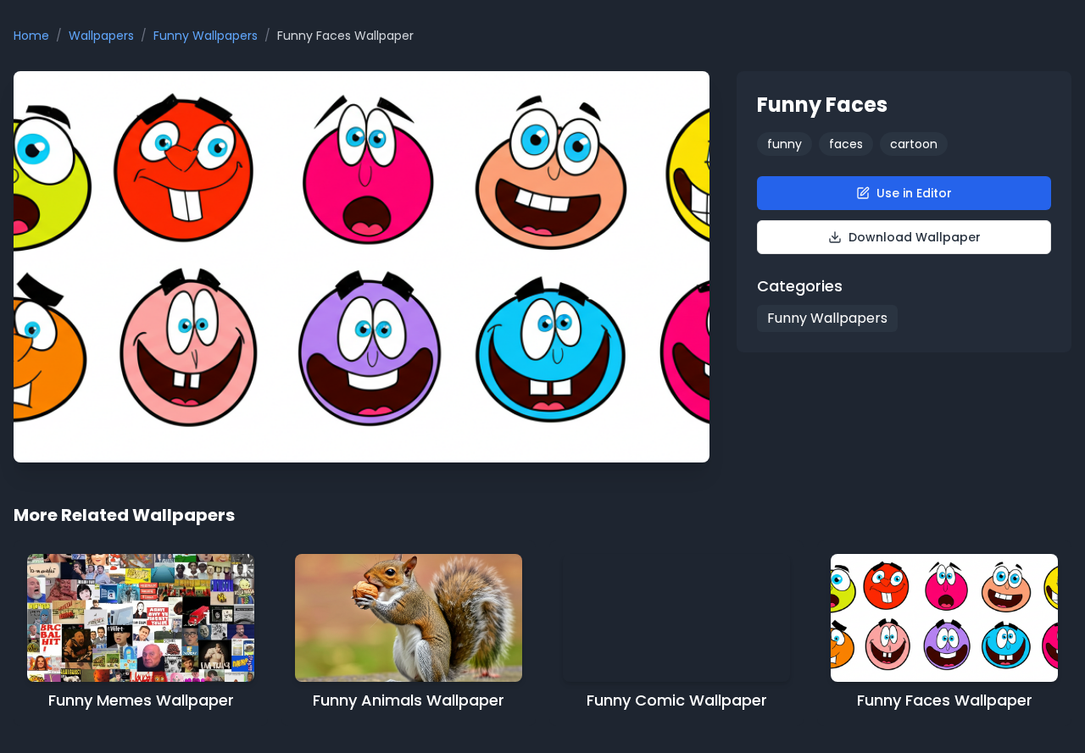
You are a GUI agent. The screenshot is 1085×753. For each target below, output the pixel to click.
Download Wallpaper (915, 237)
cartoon (914, 144)
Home (31, 35)
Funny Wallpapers (205, 35)
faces (846, 144)
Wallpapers (101, 35)
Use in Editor (914, 193)
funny (784, 144)
